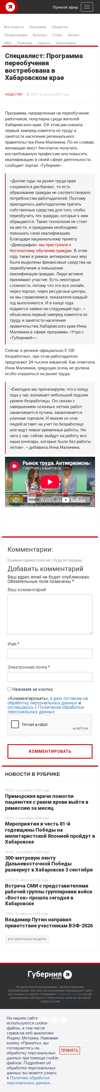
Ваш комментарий (27, 589)
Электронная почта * (29, 667)
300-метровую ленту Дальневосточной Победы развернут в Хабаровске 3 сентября (49, 864)
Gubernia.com (68, 994)
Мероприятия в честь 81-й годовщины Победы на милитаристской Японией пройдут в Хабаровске (50, 833)
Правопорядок (15, 34)
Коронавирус (66, 42)
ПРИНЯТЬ (69, 1050)
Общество (60, 26)
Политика (24, 42)
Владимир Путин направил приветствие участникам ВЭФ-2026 (49, 922)
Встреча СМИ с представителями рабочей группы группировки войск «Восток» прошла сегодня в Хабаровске (48, 895)
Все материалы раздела (27, 939)
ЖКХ (7, 42)
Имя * (13, 644)
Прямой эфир (65, 7)
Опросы (44, 42)
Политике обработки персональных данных (28, 1080)
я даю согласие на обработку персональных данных (48, 700)
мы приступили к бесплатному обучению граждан (41, 247)
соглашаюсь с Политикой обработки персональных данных (46, 709)
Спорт (57, 34)
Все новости (14, 26)
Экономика (37, 26)
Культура (40, 34)
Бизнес (73, 34)
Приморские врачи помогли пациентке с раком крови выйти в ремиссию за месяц (46, 802)
